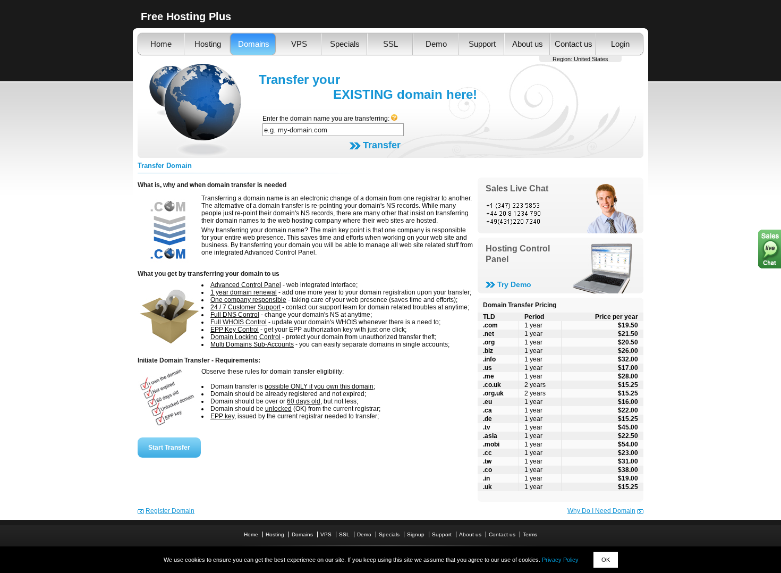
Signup (416, 534)
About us (527, 43)
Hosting (207, 43)
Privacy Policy (560, 560)
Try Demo (514, 284)
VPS (299, 43)
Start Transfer (169, 447)
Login (620, 43)
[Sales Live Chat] (560, 213)
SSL (390, 43)
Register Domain (170, 511)
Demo (436, 43)
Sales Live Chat (517, 188)
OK (605, 560)
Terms (530, 534)
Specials (345, 43)
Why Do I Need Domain (601, 511)
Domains (253, 43)
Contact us (573, 43)
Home (161, 43)
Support (482, 43)
